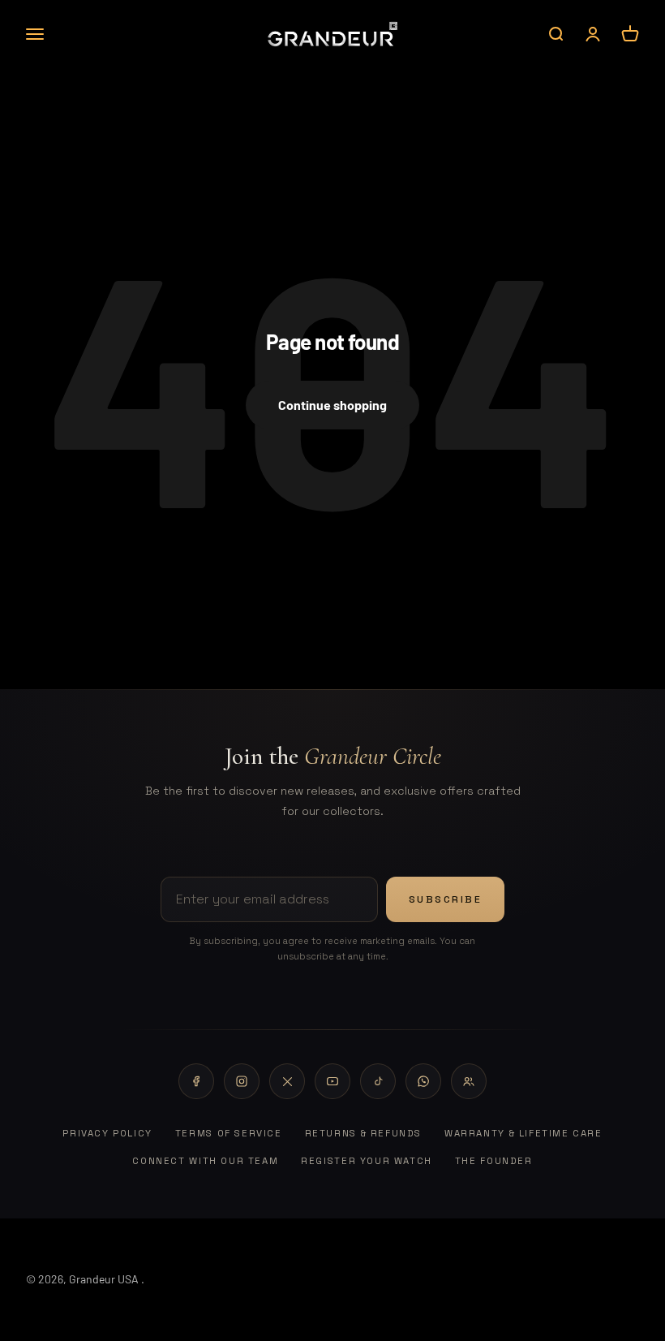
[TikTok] (378, 1081)
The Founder (494, 1160)
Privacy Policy (107, 1133)
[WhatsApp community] (469, 1081)
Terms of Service (228, 1133)
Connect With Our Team (205, 1160)
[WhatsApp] (423, 1081)
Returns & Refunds (363, 1133)
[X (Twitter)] (287, 1081)
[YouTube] (332, 1081)
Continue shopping (332, 404)
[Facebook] (196, 1081)
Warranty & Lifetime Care (523, 1133)
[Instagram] (242, 1081)
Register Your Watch (366, 1160)
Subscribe (446, 899)
